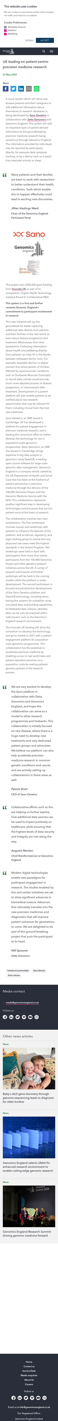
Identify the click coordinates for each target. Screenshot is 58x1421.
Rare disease (39, 971)
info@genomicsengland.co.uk (35, 1407)
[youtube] (30, 1017)
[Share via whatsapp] (36, 89)
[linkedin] (11, 1017)
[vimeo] (24, 1017)
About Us (29, 1380)
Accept (45, 41)
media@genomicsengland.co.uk (22, 1003)
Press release (14, 975)
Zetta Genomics (36, 119)
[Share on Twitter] (13, 89)
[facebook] (5, 1017)
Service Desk (29, 1371)
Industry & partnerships (18, 971)
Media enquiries (29, 1375)
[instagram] (36, 1017)
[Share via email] (29, 89)
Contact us (29, 1366)
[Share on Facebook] (5, 89)
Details (29, 41)
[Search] (44, 51)
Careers (29, 1384)
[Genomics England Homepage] (8, 51)
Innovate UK (19, 289)
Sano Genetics (38, 115)
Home (29, 1362)
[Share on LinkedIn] (21, 89)
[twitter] (17, 1017)
